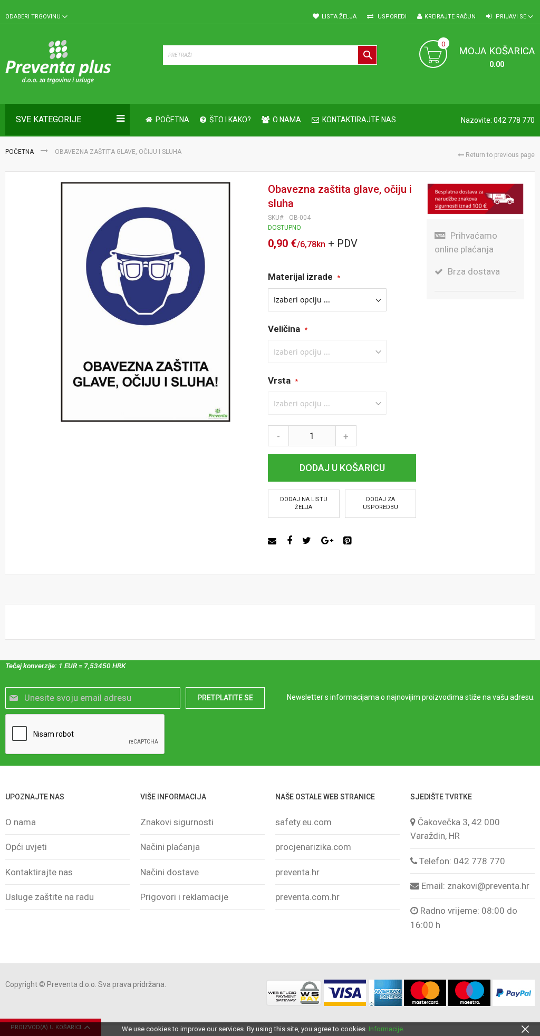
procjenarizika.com (313, 847)
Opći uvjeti (26, 847)
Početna (20, 151)
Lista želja (339, 16)
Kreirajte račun (450, 16)
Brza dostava (474, 271)
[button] (36, 17)
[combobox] (270, 55)
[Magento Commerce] (78, 63)
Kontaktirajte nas (39, 872)
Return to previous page (499, 155)
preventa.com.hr (307, 897)
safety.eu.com (303, 822)
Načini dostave (169, 872)
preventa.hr (297, 872)
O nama (20, 822)
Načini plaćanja (170, 847)
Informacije (386, 1029)
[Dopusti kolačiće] (525, 1029)
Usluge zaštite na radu (49, 897)
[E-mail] (273, 541)
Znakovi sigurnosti (177, 822)
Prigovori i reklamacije (184, 897)
